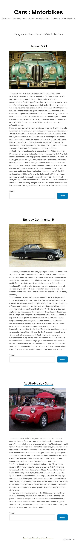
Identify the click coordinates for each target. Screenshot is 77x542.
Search (12, 191)
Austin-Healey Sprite (38, 383)
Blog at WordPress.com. (45, 538)
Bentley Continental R (38, 219)
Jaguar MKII (38, 46)
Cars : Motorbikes (38, 12)
